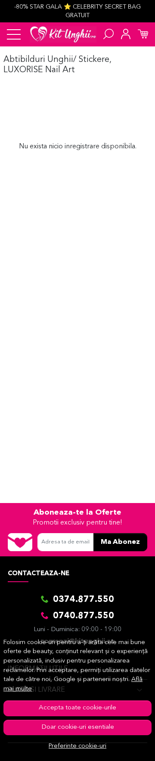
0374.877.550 (83, 599)
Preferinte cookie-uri (77, 746)
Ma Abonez (120, 542)
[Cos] (143, 34)
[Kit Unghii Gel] (63, 34)
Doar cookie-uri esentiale (77, 727)
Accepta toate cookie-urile (77, 708)
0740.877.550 (83, 616)
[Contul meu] (126, 34)
